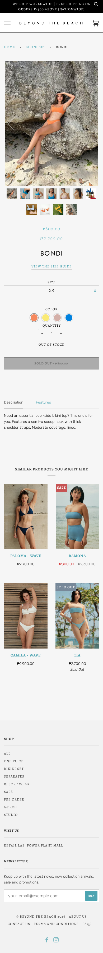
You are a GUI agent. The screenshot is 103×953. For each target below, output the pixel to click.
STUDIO (11, 814)
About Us (78, 916)
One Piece (14, 761)
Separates (14, 776)
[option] (51, 123)
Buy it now (51, 379)
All (7, 753)
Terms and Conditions (56, 924)
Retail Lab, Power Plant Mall (33, 845)
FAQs (87, 924)
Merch (10, 807)
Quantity (52, 325)
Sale (8, 791)
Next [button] (88, 123)
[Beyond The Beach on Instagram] (56, 940)
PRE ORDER (14, 799)
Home (9, 47)
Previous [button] (14, 123)
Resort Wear (17, 784)
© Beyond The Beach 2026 (40, 916)
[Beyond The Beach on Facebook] (47, 940)
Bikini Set (35, 47)
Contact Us (19, 924)
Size (52, 282)
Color (51, 309)
